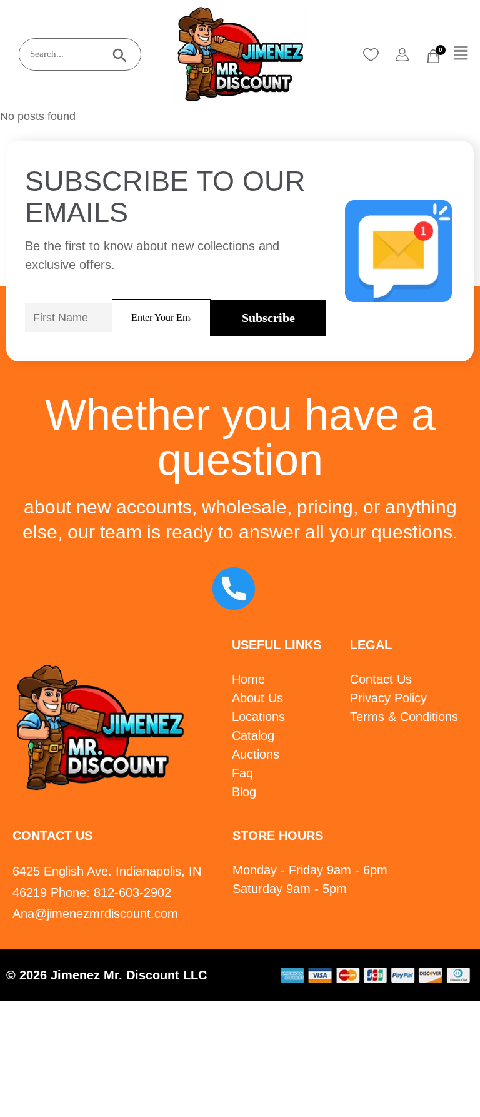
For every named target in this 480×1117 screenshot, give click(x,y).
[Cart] (433, 56)
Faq (242, 773)
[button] (461, 54)
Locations (258, 717)
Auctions (255, 754)
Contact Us (381, 679)
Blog (244, 792)
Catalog (253, 735)
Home (248, 679)
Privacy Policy (388, 698)
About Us (257, 698)
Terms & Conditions (404, 717)
